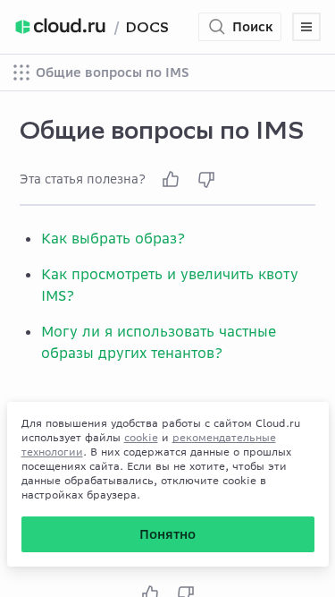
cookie (141, 437)
